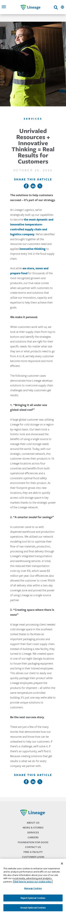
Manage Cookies (33, 888)
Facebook (26, 186)
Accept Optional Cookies (33, 907)
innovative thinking (32, 249)
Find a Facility (33, 852)
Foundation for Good (33, 842)
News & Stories (33, 827)
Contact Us (33, 847)
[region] (33, 886)
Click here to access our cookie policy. (33, 881)
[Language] (62, 7)
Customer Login (33, 857)
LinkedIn (33, 186)
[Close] (62, 863)
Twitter (39, 186)
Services (33, 832)
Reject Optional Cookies (33, 897)
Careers (33, 837)
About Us (33, 822)
